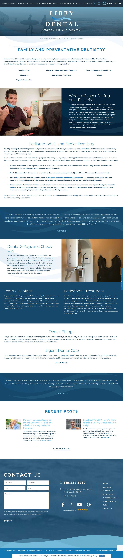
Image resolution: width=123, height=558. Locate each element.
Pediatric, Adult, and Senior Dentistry (61, 70)
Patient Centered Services (53, 38)
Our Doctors (23, 3)
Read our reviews (69, 510)
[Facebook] (62, 505)
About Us (12, 3)
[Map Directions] (94, 3)
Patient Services (67, 3)
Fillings (99, 75)
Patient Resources (50, 3)
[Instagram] (70, 505)
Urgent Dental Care (24, 80)
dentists (13, 64)
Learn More (61, 363)
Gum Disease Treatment (61, 75)
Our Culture (35, 3)
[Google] (89, 505)
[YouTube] (79, 505)
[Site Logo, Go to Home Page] (61, 18)
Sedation (48, 30)
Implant (61, 30)
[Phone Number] (99, 3)
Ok (102, 556)
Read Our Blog (61, 449)
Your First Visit (24, 70)
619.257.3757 (75, 483)
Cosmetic (75, 30)
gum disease (78, 306)
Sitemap (60, 551)
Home (4, 3)
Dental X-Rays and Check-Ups (98, 70)
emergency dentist (68, 355)
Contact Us (88, 3)
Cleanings (24, 75)
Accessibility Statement (82, 551)
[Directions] (62, 492)
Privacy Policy (50, 551)
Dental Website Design (104, 551)
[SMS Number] (104, 3)
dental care (86, 149)
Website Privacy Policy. (88, 556)
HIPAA (68, 551)
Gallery (78, 3)
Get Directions (70, 496)
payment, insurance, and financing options (64, 177)
